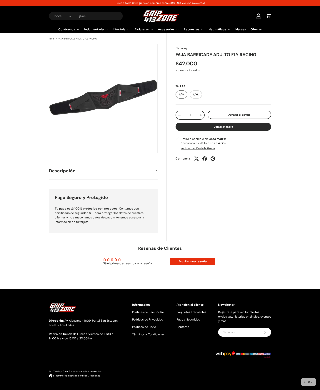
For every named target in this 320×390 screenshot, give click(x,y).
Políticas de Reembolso (148, 312)
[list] (103, 98)
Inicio (51, 39)
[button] (269, 16)
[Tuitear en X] (196, 159)
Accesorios (166, 29)
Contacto (182, 327)
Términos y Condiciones (148, 334)
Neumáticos (217, 29)
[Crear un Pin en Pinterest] (213, 159)
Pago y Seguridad (188, 319)
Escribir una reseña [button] (193, 261)
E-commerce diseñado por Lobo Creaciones (76, 375)
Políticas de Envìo (144, 327)
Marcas (240, 29)
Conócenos (66, 29)
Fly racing (181, 48)
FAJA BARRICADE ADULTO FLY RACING (77, 39)
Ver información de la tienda (198, 148)
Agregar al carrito (239, 114)
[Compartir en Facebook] (205, 159)
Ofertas (256, 29)
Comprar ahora (223, 126)
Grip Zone (62, 371)
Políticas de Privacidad (147, 319)
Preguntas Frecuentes (191, 312)
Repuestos (191, 29)
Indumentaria (94, 29)
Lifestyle (119, 29)
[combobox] (86, 16)
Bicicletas (142, 29)
